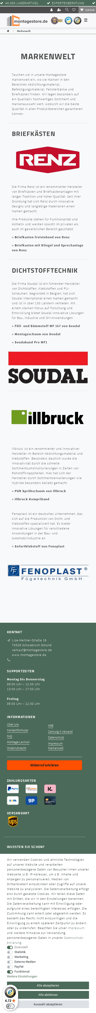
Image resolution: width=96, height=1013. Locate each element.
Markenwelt (55, 748)
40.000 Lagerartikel (22, 3)
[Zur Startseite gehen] (8, 31)
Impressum (55, 743)
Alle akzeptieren (48, 985)
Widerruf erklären (44, 765)
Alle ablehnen (48, 995)
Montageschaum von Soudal (38, 334)
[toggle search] (67, 10)
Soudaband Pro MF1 (31, 342)
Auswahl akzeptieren (48, 1004)
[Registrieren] (60, 10)
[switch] (10, 1006)
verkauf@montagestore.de (32, 650)
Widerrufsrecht (16, 748)
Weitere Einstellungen (22, 976)
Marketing (21, 957)
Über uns (13, 724)
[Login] (52, 10)
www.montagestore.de (29, 655)
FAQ (9, 736)
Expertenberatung (68, 3)
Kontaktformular (17, 730)
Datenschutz (56, 737)
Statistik (20, 952)
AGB (50, 726)
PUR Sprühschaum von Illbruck (40, 491)
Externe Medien (25, 962)
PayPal (19, 967)
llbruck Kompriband (32, 499)
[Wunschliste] (75, 10)
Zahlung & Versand (60, 732)
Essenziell (21, 947)
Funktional (22, 971)
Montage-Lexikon (18, 742)
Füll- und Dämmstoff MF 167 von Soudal (47, 326)
